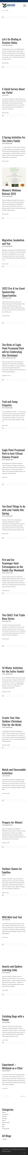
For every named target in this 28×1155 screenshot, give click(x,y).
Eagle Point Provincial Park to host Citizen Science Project (13, 453)
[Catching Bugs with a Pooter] (14, 1003)
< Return (4, 1139)
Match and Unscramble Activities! (14, 771)
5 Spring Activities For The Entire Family (13, 139)
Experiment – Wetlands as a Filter (12, 1066)
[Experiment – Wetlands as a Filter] (14, 1051)
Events (7, 95)
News (11, 45)
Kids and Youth (5, 1122)
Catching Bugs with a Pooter (13, 1018)
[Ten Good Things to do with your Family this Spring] (14, 493)
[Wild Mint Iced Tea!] (14, 904)
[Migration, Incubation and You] (14, 227)
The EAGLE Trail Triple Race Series (13, 616)
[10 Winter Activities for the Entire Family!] (14, 655)
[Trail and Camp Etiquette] (14, 388)
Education (8, 45)
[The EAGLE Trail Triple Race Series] (14, 602)
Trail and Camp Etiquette (10, 403)
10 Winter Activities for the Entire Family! (13, 669)
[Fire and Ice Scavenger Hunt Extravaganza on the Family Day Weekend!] (14, 546)
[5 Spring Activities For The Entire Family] (14, 124)
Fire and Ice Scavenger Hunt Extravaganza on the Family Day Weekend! (13, 565)
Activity (3, 45)
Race (10, 621)
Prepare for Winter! (12, 822)
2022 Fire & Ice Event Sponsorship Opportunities (13, 291)
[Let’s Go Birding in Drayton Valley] (14, 26)
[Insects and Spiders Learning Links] (14, 953)
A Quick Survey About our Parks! (13, 90)
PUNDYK (9, 1151)
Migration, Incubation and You (13, 242)
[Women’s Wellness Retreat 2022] (14, 177)
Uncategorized (5, 1128)
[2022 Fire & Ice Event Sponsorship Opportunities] (14, 275)
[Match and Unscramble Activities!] (14, 756)
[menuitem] (24, 5)
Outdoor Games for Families (12, 870)
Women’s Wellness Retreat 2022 (11, 192)
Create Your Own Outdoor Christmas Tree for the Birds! (12, 721)
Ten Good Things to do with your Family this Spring (13, 509)
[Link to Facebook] (22, 1153)
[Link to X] (25, 1153)
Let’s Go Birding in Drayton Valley (11, 41)
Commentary (5, 1114)
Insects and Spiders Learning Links (12, 968)
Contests (8, 573)
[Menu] (24, 5)
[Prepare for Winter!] (14, 809)
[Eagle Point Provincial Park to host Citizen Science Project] (14, 437)
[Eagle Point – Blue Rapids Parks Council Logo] (11, 5)
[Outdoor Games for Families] (14, 855)
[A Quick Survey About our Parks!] (14, 76)
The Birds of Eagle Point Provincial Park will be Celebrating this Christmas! (13, 350)
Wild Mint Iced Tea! (12, 917)
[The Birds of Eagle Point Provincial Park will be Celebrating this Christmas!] (14, 331)
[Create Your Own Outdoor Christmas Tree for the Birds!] (14, 704)
